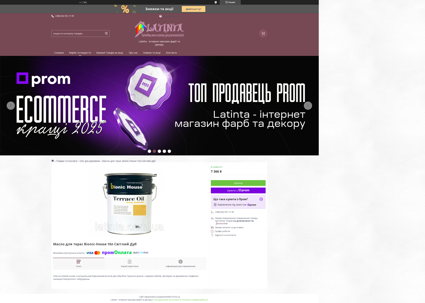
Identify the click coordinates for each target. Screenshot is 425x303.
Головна (59, 52)
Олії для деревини (90, 161)
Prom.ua (176, 296)
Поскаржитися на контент (166, 299)
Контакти (171, 52)
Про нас (133, 52)
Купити (238, 183)
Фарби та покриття (80, 52)
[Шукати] (106, 33)
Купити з (232, 190)
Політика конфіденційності (195, 299)
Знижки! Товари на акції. (110, 52)
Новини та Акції (152, 52)
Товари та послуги (66, 161)
